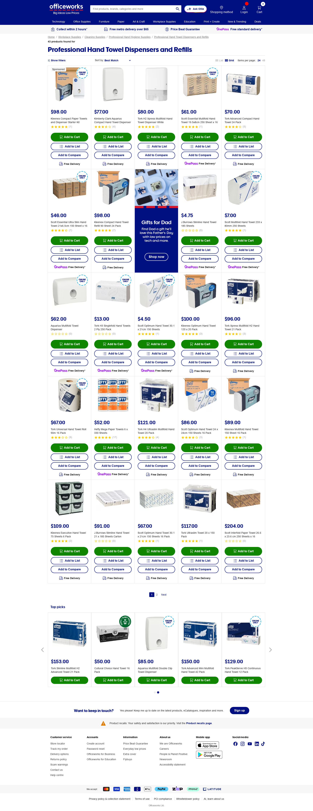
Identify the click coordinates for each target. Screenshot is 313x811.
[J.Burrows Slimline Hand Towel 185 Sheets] (200, 188)
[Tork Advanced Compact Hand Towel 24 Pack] (243, 85)
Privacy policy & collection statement (109, 798)
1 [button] (152, 594)
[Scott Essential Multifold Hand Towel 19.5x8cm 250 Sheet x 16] (200, 85)
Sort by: (99, 60)
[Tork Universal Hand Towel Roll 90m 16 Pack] (69, 395)
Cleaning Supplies (95, 37)
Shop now (156, 257)
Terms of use (142, 798)
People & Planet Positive (173, 754)
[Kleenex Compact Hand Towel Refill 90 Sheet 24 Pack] (113, 188)
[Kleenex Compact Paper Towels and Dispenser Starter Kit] (69, 85)
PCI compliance (163, 798)
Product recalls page (199, 723)
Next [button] (163, 594)
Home (51, 37)
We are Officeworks (171, 743)
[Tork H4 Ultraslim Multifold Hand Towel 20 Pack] (156, 395)
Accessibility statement (172, 764)
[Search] (178, 9)
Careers (164, 748)
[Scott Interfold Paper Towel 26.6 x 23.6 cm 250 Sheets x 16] (243, 499)
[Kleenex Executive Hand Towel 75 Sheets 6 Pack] (69, 499)
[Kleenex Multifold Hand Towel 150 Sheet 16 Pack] (243, 395)
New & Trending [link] (237, 21)
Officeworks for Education (101, 759)
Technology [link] (58, 21)
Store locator (57, 743)
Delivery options (59, 754)
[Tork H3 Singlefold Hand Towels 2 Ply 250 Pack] (113, 292)
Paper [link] (121, 21)
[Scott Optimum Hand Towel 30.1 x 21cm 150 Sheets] (156, 292)
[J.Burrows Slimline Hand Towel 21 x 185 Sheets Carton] (113, 499)
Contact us (56, 769)
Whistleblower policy (187, 798)
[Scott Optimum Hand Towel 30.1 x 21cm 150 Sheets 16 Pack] (156, 499)
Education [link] (189, 21)
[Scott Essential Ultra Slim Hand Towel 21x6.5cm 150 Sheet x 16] (69, 188)
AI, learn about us (214, 798)
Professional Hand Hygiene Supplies (130, 37)
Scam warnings (59, 764)
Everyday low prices (134, 748)
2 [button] (157, 594)
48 (263, 60)
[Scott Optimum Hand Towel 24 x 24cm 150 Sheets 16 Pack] (200, 395)
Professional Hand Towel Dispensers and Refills (181, 37)
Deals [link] (257, 21)
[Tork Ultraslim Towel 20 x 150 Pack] (200, 499)
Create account (95, 743)
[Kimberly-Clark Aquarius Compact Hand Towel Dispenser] (113, 85)
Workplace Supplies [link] (164, 21)
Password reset (96, 748)
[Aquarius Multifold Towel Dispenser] (69, 292)
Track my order (59, 748)
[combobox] (135, 9)
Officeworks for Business (101, 754)
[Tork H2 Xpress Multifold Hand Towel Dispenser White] (156, 85)
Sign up (239, 710)
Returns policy (58, 759)
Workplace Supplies (69, 37)
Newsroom (166, 759)
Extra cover (129, 754)
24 (259, 60)
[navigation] (58, 21)
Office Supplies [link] (82, 21)
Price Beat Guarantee (135, 743)
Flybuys (127, 759)
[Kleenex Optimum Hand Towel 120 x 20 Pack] (200, 292)
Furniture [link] (104, 21)
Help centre (57, 775)
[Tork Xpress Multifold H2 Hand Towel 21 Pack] (243, 292)
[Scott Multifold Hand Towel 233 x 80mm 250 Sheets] (243, 188)
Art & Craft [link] (139, 21)
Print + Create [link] (212, 21)
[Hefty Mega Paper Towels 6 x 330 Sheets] (113, 395)
